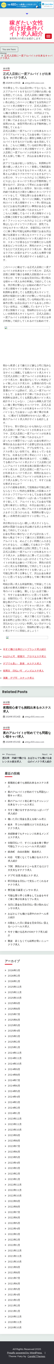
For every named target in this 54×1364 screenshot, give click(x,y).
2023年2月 (14, 1173)
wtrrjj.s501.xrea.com (34, 83)
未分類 (6, 68)
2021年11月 (15, 1256)
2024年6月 (14, 1085)
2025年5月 (14, 1025)
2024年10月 (15, 1063)
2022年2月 (14, 1239)
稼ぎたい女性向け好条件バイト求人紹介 (26, 28)
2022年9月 (14, 1201)
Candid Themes (36, 1356)
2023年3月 (14, 1168)
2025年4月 (14, 1030)
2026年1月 (14, 981)
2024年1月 (14, 1113)
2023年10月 (15, 1129)
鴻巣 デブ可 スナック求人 (18, 677)
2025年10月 (15, 997)
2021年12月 (15, 1250)
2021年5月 (14, 1289)
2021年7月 (14, 1277)
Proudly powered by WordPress (24, 1352)
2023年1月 (14, 1179)
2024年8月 (14, 1074)
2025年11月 (15, 992)
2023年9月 (14, 1135)
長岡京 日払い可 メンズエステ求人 (23, 670)
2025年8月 (14, 1008)
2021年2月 (14, 1305)
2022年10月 (15, 1195)
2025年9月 (14, 1003)
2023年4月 (14, 1162)
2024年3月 (14, 1102)
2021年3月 (14, 1299)
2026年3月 (14, 970)
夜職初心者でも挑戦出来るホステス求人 (27, 709)
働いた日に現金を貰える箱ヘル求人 (27, 818)
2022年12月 (15, 1184)
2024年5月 (14, 1091)
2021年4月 (14, 1294)
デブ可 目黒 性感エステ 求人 (23, 875)
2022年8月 (14, 1206)
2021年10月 (15, 1261)
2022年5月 (14, 1223)
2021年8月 (14, 1272)
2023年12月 (15, 1118)
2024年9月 (14, 1069)
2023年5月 (14, 1157)
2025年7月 (14, 1014)
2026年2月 (14, 975)
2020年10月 (15, 1327)
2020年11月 (15, 1322)
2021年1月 (14, 1310)
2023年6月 (14, 1151)
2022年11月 (15, 1189)
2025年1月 (14, 1047)
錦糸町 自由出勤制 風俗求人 (24, 851)
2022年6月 (14, 1217)
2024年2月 (14, 1107)
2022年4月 (14, 1228)
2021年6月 (14, 1283)
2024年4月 (14, 1096)
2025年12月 (15, 986)
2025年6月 (14, 1019)
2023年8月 (14, 1140)
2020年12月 (15, 1316)
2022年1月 (14, 1244)
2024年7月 (14, 1080)
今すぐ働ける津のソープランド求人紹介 (24, 649)
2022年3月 (14, 1234)
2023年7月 (14, 1146)
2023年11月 (15, 1124)
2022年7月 (14, 1212)
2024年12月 (15, 1052)
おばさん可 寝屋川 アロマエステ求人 (24, 656)
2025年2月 (14, 1041)
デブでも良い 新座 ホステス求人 (22, 663)
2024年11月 (15, 1058)
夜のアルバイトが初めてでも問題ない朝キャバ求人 (27, 735)
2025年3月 (14, 1036)
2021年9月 (14, 1267)
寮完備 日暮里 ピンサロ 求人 (23, 889)
